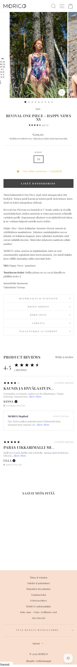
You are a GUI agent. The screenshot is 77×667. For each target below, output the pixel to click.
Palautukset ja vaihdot (38, 331)
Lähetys (38, 323)
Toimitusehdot (38, 594)
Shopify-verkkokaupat (38, 661)
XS (38, 159)
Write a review (64, 357)
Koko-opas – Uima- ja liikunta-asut (38, 612)
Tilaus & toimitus (38, 577)
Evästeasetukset (38, 600)
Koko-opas (38, 315)
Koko (38, 152)
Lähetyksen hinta (41, 138)
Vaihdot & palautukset (38, 583)
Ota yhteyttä (38, 618)
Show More (35, 396)
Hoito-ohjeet (38, 306)
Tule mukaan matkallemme (37, 630)
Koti (38, 108)
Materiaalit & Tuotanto (38, 298)
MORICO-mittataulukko (38, 606)
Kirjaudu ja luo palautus (38, 588)
